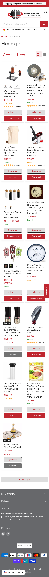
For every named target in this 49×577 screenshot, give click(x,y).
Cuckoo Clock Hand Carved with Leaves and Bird (12, 273)
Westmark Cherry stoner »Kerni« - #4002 (35, 330)
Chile (23, 546)
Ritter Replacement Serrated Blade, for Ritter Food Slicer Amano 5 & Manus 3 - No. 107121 (36, 90)
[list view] (45, 54)
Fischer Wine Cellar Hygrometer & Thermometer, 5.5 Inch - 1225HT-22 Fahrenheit (35, 207)
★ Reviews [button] (47, 290)
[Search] (44, 24)
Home (4, 36)
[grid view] (39, 54)
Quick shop (12, 112)
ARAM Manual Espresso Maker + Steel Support (11, 94)
